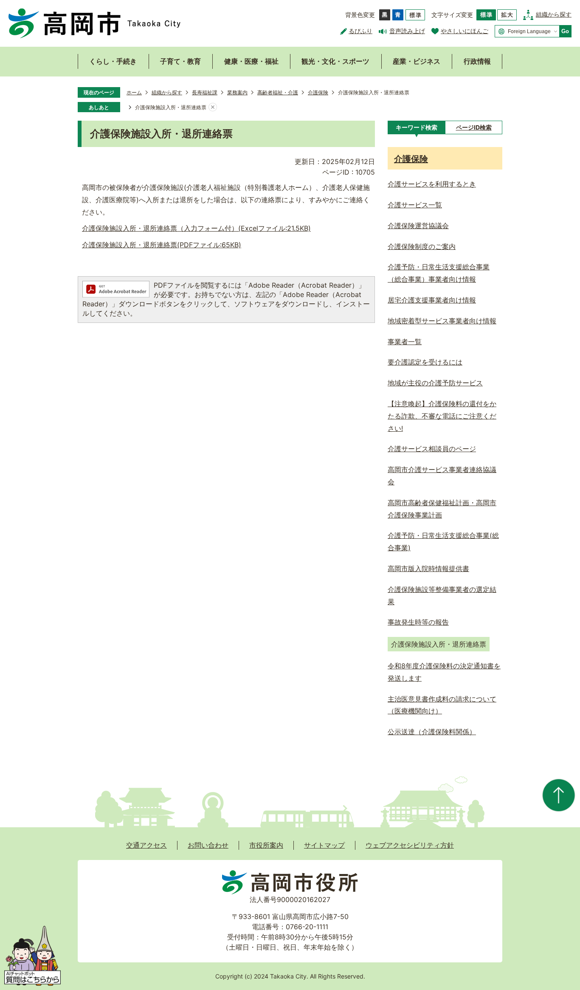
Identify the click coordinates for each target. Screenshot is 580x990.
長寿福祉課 (204, 92)
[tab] (416, 127)
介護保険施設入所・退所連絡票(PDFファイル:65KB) (161, 244)
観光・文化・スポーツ (335, 61)
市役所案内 (266, 845)
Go (565, 31)
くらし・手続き (113, 61)
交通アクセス (146, 845)
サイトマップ (324, 845)
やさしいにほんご (464, 30)
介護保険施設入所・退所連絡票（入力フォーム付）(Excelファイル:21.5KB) (196, 228)
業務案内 (237, 92)
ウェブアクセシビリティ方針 (410, 845)
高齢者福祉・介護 (277, 92)
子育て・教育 (180, 61)
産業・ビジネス (416, 61)
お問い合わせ (208, 845)
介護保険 (318, 92)
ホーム (134, 92)
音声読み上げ (407, 30)
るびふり (360, 30)
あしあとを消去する (212, 107)
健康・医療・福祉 (251, 61)
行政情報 (477, 61)
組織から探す (554, 14)
